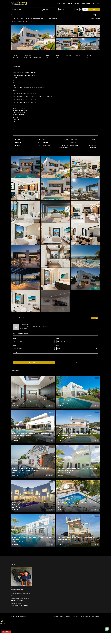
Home (13, 15)
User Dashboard (96, 3)
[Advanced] (81, 9)
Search (94, 9)
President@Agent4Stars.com (17, 589)
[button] (94, 15)
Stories (63, 3)
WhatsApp (45, 326)
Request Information (34, 362)
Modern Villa (19, 15)
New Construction (22, 21)
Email (14, 345)
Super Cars (69, 3)
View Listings (94, 318)
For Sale (13, 21)
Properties (58, 3)
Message (15, 352)
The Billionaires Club (86, 3)
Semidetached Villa (28, 15)
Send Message (77, 362)
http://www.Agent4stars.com (17, 597)
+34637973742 (26, 326)
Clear (85, 9)
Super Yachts (76, 3)
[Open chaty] (107, 629)
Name (14, 338)
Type (77, 9)
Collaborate (20, 600)
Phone (57, 338)
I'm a (57, 345)
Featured (31, 21)
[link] (33, 392)
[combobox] (77, 348)
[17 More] (89, 44)
